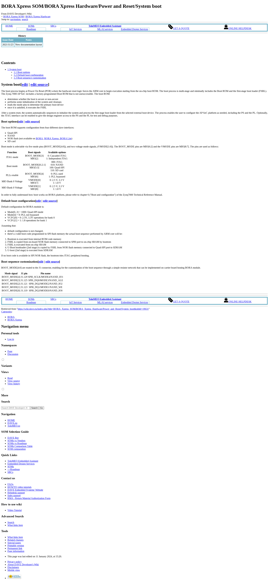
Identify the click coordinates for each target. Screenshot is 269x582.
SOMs (31, 26)
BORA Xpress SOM (13, 16)
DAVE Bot (13, 437)
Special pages (14, 542)
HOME (9, 26)
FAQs (10, 484)
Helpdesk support (16, 492)
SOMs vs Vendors (16, 440)
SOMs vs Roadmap (17, 443)
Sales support (14, 495)
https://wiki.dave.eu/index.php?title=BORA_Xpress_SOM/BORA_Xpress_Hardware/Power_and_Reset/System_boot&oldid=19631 (83, 309)
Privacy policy (14, 561)
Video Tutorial (14, 510)
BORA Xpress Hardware (38, 16)
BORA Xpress (51, 138)
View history (13, 383)
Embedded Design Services (134, 29)
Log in (10, 339)
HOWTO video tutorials (19, 487)
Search (5, 401)
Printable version (15, 545)
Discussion (12, 354)
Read (10, 378)
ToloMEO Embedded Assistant (22, 461)
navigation (15, 19)
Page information (15, 551)
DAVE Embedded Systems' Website (25, 490)
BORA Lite (65, 138)
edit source (39, 84)
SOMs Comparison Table (20, 446)
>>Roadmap (13, 469)
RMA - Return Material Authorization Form (28, 498)
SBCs (53, 26)
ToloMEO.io (13, 425)
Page (9, 351)
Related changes (15, 540)
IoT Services (75, 29)
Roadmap (31, 29)
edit (25, 84)
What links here (15, 525)
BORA (39, 138)
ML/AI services (105, 29)
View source (13, 381)
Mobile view (13, 570)
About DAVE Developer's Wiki (23, 564)
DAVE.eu (12, 423)
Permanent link (14, 548)
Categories (6, 311)
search (25, 19)
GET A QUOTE (181, 28)
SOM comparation (16, 449)
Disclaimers (13, 567)
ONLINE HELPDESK (240, 28)
